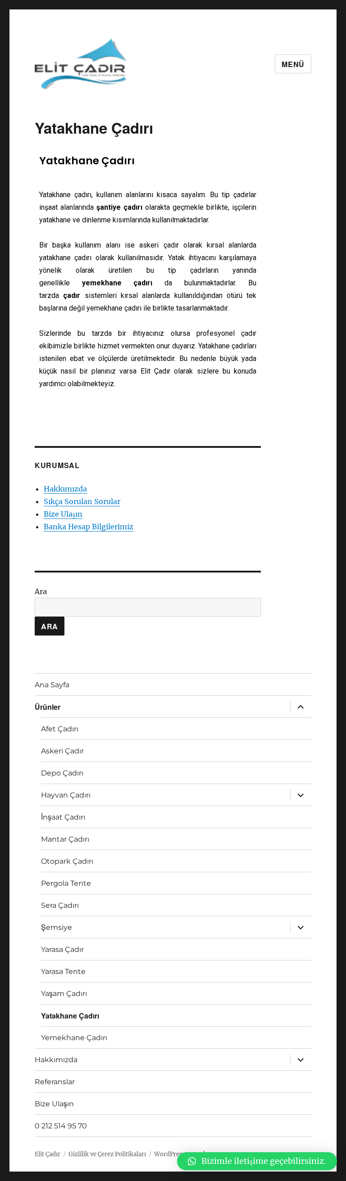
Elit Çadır (47, 1154)
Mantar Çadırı (65, 839)
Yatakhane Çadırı (70, 1015)
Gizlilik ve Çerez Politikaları (107, 1154)
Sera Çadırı (60, 905)
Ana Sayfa (52, 685)
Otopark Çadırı (67, 861)
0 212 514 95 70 (61, 1126)
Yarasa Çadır (62, 949)
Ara (41, 591)
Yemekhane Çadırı (74, 1037)
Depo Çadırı (62, 773)
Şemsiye (56, 927)
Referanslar (55, 1081)
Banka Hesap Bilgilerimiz (88, 526)
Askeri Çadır (62, 751)
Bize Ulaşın (63, 513)
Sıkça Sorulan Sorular (82, 501)
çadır (71, 295)
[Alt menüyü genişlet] (300, 706)
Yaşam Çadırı (64, 993)
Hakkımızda (65, 488)
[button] (257, 1161)
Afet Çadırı (59, 729)
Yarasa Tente (63, 971)
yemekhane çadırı (117, 283)
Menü (293, 64)
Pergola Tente (66, 883)
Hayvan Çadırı (66, 795)
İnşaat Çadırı (63, 817)
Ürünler (47, 707)
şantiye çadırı (119, 207)
